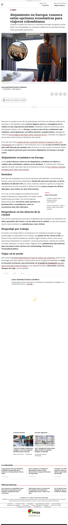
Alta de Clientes (56, 504)
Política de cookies (56, 505)
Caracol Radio (8, 5)
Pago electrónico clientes (42, 504)
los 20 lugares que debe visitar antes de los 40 (27, 135)
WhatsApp (65, 94)
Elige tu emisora (59, 5)
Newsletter (30, 504)
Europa (22, 273)
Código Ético (47, 506)
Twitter (56, 94)
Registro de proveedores (13, 505)
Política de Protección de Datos (39, 505)
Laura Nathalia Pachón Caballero (14, 87)
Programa (45, 5)
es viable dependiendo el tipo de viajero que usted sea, (33, 258)
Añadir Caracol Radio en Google (15, 100)
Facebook (52, 94)
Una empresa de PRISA (34, 511)
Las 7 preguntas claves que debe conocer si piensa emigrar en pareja (45, 450)
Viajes (13, 10)
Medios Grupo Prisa (34, 516)
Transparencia (37, 506)
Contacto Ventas (20, 504)
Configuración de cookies (24, 506)
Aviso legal (26, 505)
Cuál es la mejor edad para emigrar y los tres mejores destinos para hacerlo (23, 450)
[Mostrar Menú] (2, 4)
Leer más (29, 284)
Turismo (6, 273)
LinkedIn (60, 94)
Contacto (10, 504)
